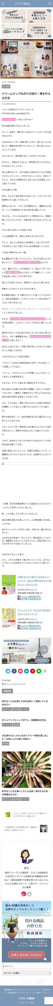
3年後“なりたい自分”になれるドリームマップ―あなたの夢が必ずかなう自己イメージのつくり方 (34, 580)
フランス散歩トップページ (40, 993)
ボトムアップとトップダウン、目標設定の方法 (24, 719)
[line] (38, 671)
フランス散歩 (26, 998)
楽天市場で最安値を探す (31, 598)
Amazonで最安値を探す (30, 596)
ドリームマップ (12, 684)
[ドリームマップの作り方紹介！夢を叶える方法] (26, 671)
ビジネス (22, 684)
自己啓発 (7, 680)
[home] (29, 893)
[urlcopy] (45, 671)
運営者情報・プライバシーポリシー (16, 990)
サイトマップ (35, 990)
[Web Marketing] (22, 4)
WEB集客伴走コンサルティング (17, 993)
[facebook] (14, 671)
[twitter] (8, 671)
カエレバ (33, 589)
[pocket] (20, 671)
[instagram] (23, 893)
